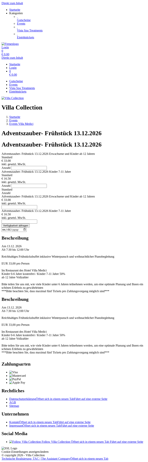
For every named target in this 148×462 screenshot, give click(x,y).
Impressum (51, 425)
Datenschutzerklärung (58, 399)
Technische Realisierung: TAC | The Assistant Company (55, 458)
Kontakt (50, 422)
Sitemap (14, 405)
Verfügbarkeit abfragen (15, 225)
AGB (12, 402)
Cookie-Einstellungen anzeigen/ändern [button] (25, 451)
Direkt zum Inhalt (12, 3)
